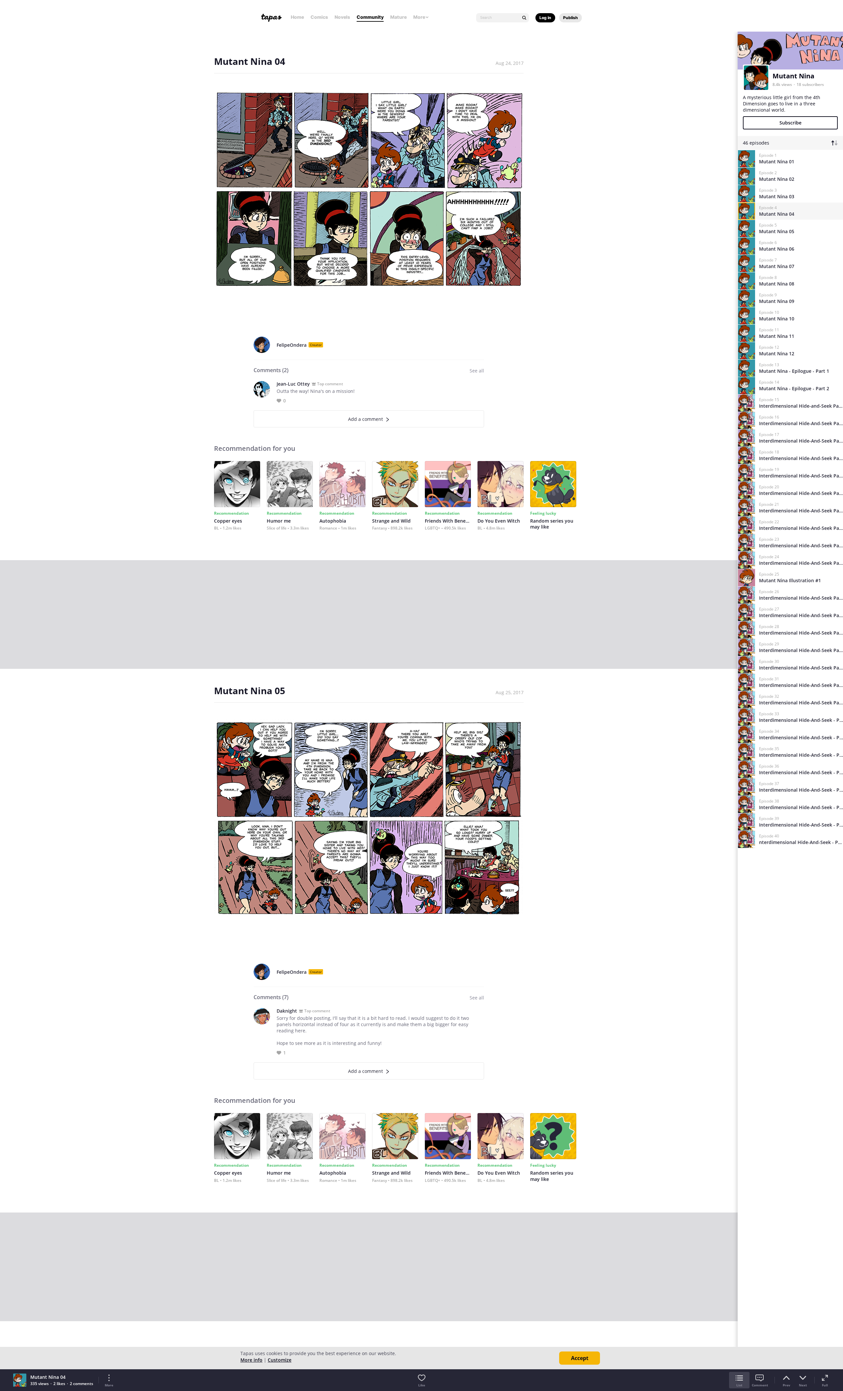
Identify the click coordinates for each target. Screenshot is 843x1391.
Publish (570, 17)
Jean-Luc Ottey (293, 384)
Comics (319, 17)
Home (297, 17)
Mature (398, 17)
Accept (579, 1358)
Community (370, 17)
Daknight (287, 1011)
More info (251, 1360)
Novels (342, 17)
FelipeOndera (292, 345)
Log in (545, 17)
